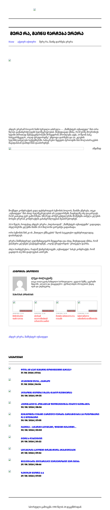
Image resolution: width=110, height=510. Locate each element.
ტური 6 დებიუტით (31, 438)
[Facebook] (53, 501)
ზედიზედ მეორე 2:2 (32, 472)
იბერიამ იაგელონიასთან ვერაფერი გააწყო (41, 318)
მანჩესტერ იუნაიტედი (36, 337)
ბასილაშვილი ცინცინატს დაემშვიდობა (87, 317)
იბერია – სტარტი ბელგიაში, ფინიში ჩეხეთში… (48, 427)
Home (11, 42)
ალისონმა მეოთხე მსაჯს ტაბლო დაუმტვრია (46, 392)
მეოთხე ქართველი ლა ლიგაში (65, 317)
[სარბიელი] (55, 9)
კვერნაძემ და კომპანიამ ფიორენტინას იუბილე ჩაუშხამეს (55, 404)
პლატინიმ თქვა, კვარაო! (35, 381)
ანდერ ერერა (16, 337)
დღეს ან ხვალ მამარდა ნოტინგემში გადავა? (46, 369)
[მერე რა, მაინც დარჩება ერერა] (55, 91)
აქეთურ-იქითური (26, 42)
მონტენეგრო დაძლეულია (18, 317)
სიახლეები (71, 311)
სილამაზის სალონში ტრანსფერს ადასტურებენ (48, 449)
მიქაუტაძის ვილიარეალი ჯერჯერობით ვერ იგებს (50, 461)
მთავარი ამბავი (48, 311)
